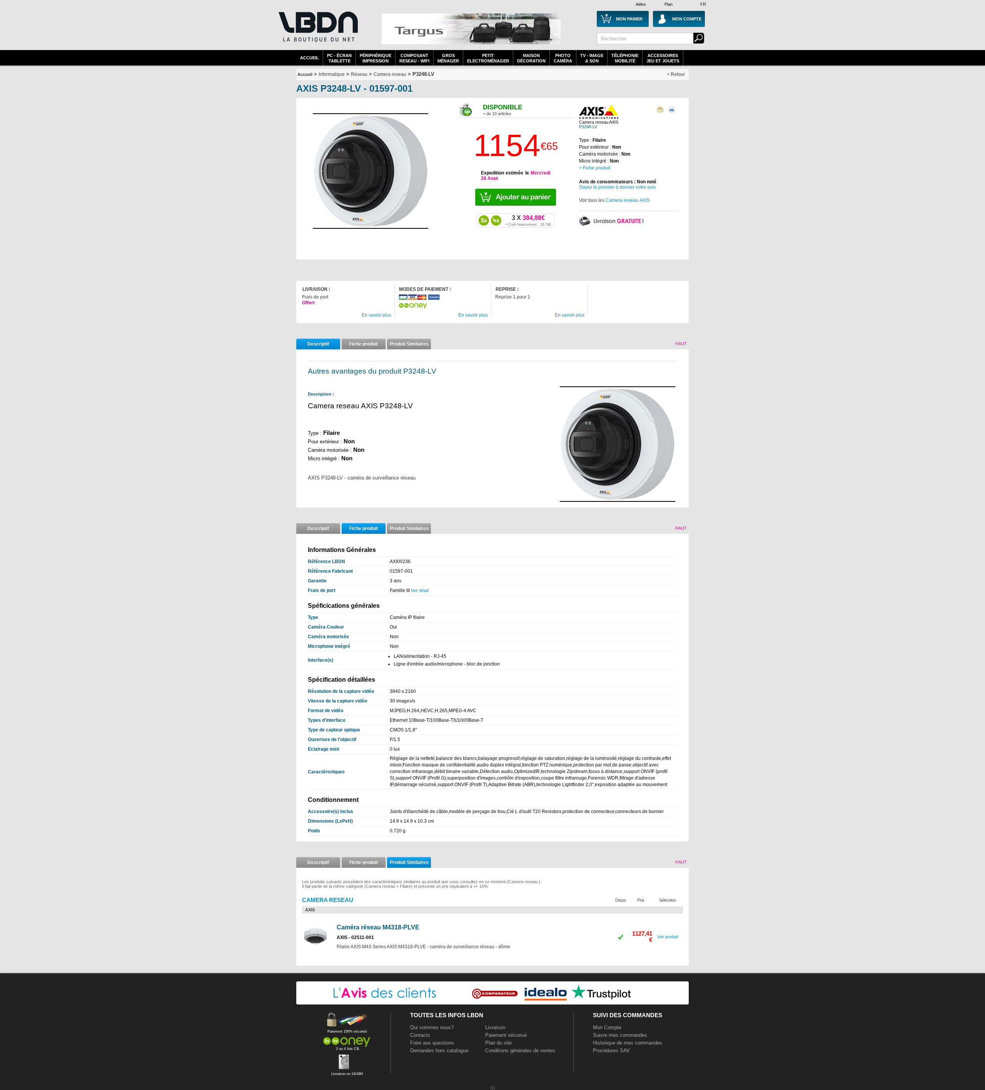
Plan (668, 4)
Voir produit (667, 936)
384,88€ (528, 220)
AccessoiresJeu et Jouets (662, 58)
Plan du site (498, 1043)
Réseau (359, 74)
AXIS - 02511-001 (355, 937)
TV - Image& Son (591, 58)
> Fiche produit (594, 168)
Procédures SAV (611, 1050)
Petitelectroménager (488, 58)
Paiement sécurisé (506, 1035)
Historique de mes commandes (627, 1043)
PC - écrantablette (339, 58)
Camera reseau (390, 74)
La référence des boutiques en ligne (317, 32)
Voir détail (420, 590)
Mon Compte (607, 1027)
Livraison (495, 1027)
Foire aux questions (432, 1043)
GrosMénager (448, 58)
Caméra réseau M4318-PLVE (378, 927)
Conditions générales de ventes (520, 1050)
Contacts (420, 1035)
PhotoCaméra (563, 58)
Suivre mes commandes (620, 1035)
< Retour (676, 74)
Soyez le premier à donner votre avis (617, 187)
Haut (681, 343)
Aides (641, 4)
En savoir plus (376, 315)
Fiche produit (363, 344)
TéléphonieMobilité (624, 58)
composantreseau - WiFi (414, 58)
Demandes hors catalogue (439, 1050)
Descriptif (318, 344)
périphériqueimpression (375, 58)
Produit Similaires (409, 344)
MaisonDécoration (531, 58)
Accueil (309, 57)
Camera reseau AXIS (628, 200)
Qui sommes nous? (432, 1027)
